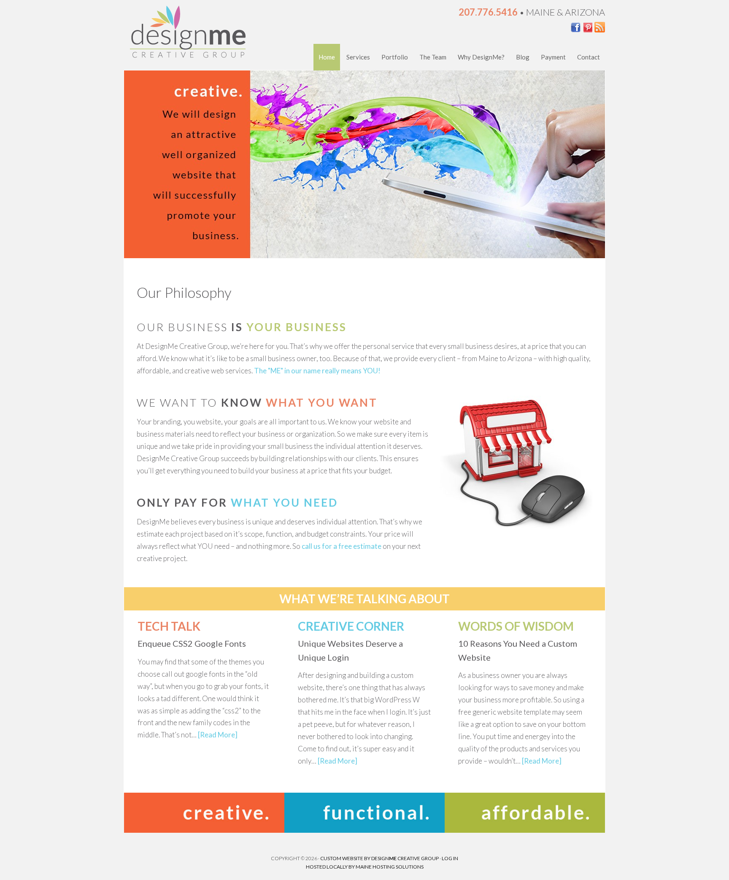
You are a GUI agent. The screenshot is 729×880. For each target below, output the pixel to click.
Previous (124, 166)
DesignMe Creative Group (187, 33)
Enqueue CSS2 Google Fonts (192, 643)
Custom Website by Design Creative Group (379, 858)
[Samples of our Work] (204, 830)
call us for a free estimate (341, 546)
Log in (450, 858)
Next (605, 166)
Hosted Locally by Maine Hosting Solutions (365, 867)
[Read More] (218, 734)
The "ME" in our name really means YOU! (317, 370)
